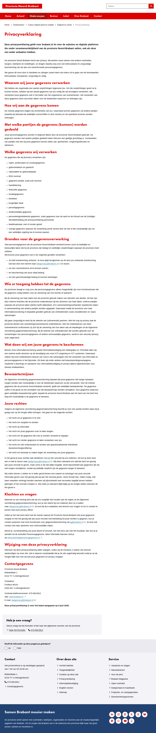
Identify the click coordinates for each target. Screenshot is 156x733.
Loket (66, 16)
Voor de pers (117, 674)
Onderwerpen (37, 16)
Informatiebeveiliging (68, 683)
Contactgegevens (15, 686)
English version (66, 688)
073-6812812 (37, 630)
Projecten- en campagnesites (124, 692)
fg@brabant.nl (76, 522)
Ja (9, 648)
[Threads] (138, 714)
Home (8, 16)
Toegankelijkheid (66, 670)
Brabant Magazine (119, 679)
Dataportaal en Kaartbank (123, 688)
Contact (98, 16)
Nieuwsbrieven (118, 670)
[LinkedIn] (112, 714)
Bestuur (54, 16)
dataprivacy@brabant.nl (47, 264)
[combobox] (127, 6)
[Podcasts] (131, 721)
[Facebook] (125, 714)
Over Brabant (81, 16)
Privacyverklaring (67, 679)
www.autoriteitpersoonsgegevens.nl (24, 538)
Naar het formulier (17, 630)
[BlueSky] (144, 714)
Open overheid (118, 683)
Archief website (66, 665)
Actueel (20, 16)
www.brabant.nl (17, 597)
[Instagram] (118, 714)
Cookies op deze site (68, 674)
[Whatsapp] (118, 721)
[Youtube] (125, 721)
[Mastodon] (112, 721)
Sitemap (63, 692)
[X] (131, 714)
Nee (19, 648)
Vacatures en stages (120, 665)
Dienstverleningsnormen (122, 697)
